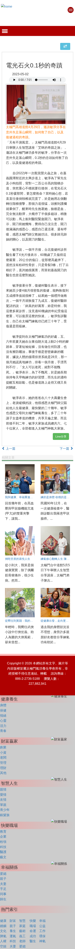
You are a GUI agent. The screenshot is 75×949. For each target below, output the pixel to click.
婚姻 (3, 926)
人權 (3, 941)
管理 (3, 762)
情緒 (3, 715)
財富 (13, 920)
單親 (3, 805)
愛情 (3, 794)
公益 (42, 926)
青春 (3, 730)
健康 (3, 920)
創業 (3, 747)
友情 (3, 799)
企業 (3, 836)
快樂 (33, 920)
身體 (3, 705)
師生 (3, 899)
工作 (42, 931)
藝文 (3, 857)
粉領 (3, 841)
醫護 (3, 852)
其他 (3, 773)
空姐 (3, 946)
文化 (3, 931)
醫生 (33, 941)
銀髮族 (5, 815)
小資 (3, 752)
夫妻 (3, 884)
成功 (33, 936)
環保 (42, 936)
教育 (3, 831)
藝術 (22, 931)
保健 (3, 710)
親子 (3, 878)
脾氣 (3, 936)
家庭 (22, 926)
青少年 (5, 809)
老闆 (3, 757)
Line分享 (60, 436)
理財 (3, 768)
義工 (22, 936)
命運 (33, 931)
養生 (13, 931)
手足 (3, 889)
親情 (3, 789)
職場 (33, 926)
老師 (22, 941)
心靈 (3, 720)
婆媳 (3, 873)
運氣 (13, 936)
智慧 (22, 920)
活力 (3, 725)
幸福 (42, 920)
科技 (3, 847)
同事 (3, 894)
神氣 (42, 941)
